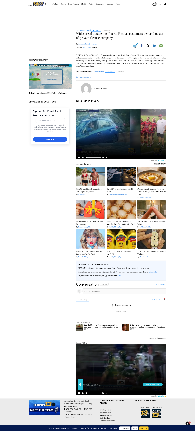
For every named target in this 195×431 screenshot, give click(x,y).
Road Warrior (73, 4)
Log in (157, 284)
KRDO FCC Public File (73, 409)
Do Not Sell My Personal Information (78, 414)
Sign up (162, 284)
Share (118, 4)
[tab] (82, 300)
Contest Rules (70, 417)
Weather (55, 4)
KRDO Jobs (86, 404)
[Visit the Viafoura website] (161, 338)
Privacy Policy (83, 401)
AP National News (97, 71)
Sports (63, 4)
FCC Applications (70, 406)
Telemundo (100, 4)
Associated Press (83, 44)
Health (83, 4)
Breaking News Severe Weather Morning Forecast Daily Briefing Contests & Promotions (108, 415)
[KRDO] (38, 4)
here (119, 276)
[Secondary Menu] (32, 4)
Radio (91, 4)
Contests (110, 4)
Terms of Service (70, 401)
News (47, 4)
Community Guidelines (72, 404)
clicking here (153, 272)
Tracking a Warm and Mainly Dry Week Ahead (49, 93)
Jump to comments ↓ (83, 77)
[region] (121, 311)
